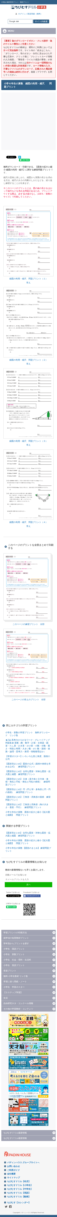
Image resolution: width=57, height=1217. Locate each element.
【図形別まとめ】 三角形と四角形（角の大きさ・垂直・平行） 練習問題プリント (26, 805)
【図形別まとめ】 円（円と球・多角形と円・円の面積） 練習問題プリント (28, 790)
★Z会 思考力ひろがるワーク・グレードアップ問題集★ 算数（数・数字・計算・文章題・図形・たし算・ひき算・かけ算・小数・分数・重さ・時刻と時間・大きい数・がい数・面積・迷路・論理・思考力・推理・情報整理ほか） (27, 746)
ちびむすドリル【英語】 (18, 1193)
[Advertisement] (28, 121)
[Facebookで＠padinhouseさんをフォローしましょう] (32, 895)
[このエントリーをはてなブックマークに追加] (19, 158)
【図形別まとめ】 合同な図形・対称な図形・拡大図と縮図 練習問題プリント (28, 772)
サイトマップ (13, 1177)
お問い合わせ (13, 1166)
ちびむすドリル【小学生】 (20, 1185)
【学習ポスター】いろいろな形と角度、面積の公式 (27, 757)
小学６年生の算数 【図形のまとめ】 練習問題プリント (28, 849)
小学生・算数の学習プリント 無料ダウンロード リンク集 (27, 734)
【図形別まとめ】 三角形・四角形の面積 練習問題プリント (28, 798)
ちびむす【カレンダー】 (18, 1202)
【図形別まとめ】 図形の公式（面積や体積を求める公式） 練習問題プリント (28, 765)
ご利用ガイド (13, 1170)
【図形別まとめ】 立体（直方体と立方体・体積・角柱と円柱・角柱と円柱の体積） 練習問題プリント (27, 782)
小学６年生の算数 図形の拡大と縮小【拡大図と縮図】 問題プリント (27, 813)
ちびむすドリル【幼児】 (18, 1181)
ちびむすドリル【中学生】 (20, 1189)
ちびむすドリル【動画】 (18, 1196)
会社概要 (11, 1174)
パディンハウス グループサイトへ (23, 1162)
